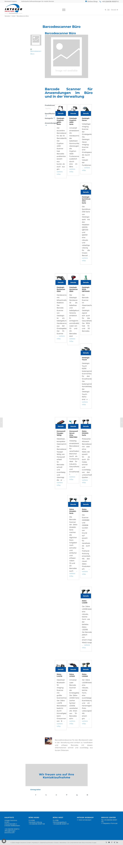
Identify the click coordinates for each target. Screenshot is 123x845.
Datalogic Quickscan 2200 (61, 289)
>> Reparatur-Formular (109, 823)
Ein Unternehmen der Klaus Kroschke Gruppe (82, 842)
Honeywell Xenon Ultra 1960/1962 (73, 434)
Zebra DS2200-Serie (85, 433)
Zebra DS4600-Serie (72, 511)
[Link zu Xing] (114, 842)
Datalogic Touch (86, 359)
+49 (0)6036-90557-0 (110, 2)
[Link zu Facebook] (111, 842)
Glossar (56, 842)
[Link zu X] (106, 842)
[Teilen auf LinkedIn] (77, 795)
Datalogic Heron (86, 119)
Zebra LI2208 (84, 602)
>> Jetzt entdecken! (84, 820)
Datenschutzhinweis (46, 842)
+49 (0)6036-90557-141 (61, 824)
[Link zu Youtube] (109, 842)
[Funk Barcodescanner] (1, 422)
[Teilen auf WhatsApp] (56, 795)
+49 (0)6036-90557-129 (37, 824)
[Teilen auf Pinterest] (67, 795)
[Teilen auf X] (46, 795)
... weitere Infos (61, 171)
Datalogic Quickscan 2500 (73, 289)
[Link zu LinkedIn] (117, 842)
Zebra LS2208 (85, 675)
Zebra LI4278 (59, 675)
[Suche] (105, 10)
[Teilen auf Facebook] (36, 795)
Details (60, 113)
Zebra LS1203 (72, 675)
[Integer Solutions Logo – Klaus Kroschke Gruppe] (14, 9)
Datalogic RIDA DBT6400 (86, 289)
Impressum (35, 842)
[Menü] (63, 10)
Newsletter (63, 842)
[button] (4, 841)
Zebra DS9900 (85, 510)
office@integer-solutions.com (10, 831)
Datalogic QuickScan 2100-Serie (86, 200)
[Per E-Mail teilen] (87, 795)
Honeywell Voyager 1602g (61, 433)
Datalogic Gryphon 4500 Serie (73, 121)
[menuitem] (11, 1)
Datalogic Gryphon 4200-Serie (60, 121)
